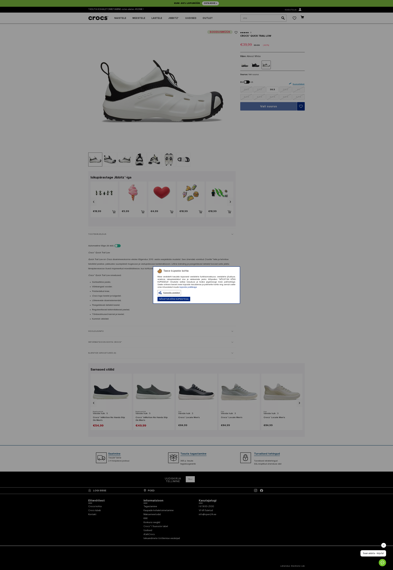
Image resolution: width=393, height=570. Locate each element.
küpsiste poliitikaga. (188, 287)
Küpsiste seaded (171, 293)
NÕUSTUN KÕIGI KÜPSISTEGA (174, 299)
